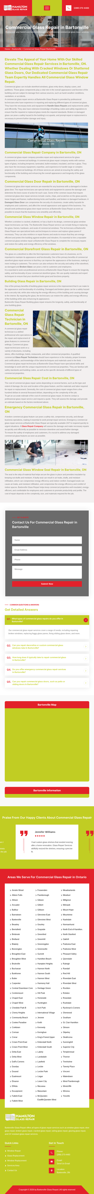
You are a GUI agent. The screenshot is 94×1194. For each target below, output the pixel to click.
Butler (14, 978)
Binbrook (16, 934)
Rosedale (67, 998)
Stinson (66, 1027)
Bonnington (17, 949)
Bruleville (16, 964)
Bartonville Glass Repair (47, 1190)
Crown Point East (19, 1042)
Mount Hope (68, 910)
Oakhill (66, 939)
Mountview (67, 915)
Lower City (42, 1081)
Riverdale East (69, 978)
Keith (39, 1022)
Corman (15, 1032)
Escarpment (17, 1091)
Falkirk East (17, 1096)
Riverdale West (69, 983)
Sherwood (67, 1013)
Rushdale (67, 1003)
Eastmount (16, 1076)
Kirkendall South (44, 1047)
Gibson (40, 900)
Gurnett (40, 954)
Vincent (66, 1071)
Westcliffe (67, 1086)
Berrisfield (16, 929)
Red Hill (66, 973)
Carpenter (16, 983)
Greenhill (41, 939)
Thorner (66, 1057)
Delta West (16, 1057)
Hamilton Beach (44, 959)
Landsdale (42, 1057)
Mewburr (66, 895)
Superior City (68, 1047)
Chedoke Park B (19, 1008)
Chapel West (17, 1003)
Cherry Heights (18, 1013)
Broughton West (19, 959)
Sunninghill (68, 1042)
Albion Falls (17, 895)
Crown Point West (20, 1047)
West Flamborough (71, 1081)
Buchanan (16, 969)
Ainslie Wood (18, 890)
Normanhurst (68, 924)
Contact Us (12, 1170)
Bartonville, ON (63, 1172)
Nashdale (67, 920)
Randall (66, 969)
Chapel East (17, 998)
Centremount (17, 993)
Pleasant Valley (69, 954)
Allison (15, 900)
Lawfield (41, 1062)
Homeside (41, 998)
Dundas (15, 1067)
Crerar (14, 1037)
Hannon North (43, 969)
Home (7, 49)
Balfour (15, 910)
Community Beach (20, 1018)
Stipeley (66, 1032)
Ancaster (16, 905)
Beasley (15, 924)
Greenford (41, 934)
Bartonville (16, 49)
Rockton (66, 988)
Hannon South (43, 973)
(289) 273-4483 (81, 8)
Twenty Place (69, 1067)
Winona (66, 1091)
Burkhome (16, 973)
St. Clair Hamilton (70, 1022)
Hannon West (43, 978)
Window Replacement (16, 1161)
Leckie (40, 1067)
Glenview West (44, 920)
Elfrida (15, 1086)
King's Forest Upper (46, 1037)
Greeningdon (43, 944)
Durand (15, 1071)
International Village (46, 1013)
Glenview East (43, 915)
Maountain (42, 1091)
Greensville (42, 949)
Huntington (42, 1003)
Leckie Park (42, 1071)
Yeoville (66, 1096)
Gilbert (40, 905)
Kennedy (41, 1027)
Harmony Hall (43, 983)
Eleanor (15, 1081)
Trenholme (67, 1062)
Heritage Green (44, 988)
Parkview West (69, 949)
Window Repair (14, 1151)
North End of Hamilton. (73, 929)
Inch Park (41, 1008)
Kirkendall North (44, 1042)
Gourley (40, 924)
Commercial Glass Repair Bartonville (40, 49)
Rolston (66, 993)
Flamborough (43, 895)
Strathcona (67, 1037)
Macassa (41, 1086)
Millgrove (67, 900)
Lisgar (40, 1076)
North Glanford (69, 934)
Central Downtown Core (22, 988)
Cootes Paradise (19, 1022)
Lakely (40, 1052)
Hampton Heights (45, 964)
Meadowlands (69, 890)
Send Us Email (63, 1164)
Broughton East (18, 954)
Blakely (15, 944)
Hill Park (41, 993)
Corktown (16, 1027)
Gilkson (40, 910)
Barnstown (16, 915)
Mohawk (66, 905)
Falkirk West (17, 1101)
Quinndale (67, 959)
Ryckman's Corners (71, 1008)
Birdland (15, 939)
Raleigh (66, 964)
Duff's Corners (18, 1062)
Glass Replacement (15, 1156)
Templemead (68, 1052)
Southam (67, 1018)
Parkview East (69, 944)
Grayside (41, 929)
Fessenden (42, 890)
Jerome (40, 1018)
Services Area (13, 1165)
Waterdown (68, 1076)
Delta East (16, 1052)
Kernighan (42, 1032)
